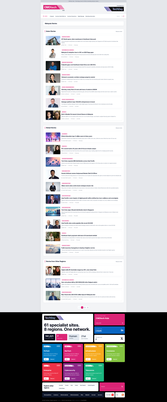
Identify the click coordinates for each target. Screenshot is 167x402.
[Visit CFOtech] (49, 346)
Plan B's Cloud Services (66, 400)
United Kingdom (91, 385)
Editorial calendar (64, 394)
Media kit (52, 359)
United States (62, 388)
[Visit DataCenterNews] (91, 346)
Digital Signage (81, 16)
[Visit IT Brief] (49, 366)
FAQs (82, 394)
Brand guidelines (47, 394)
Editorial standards (74, 394)
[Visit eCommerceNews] (112, 346)
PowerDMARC (84, 400)
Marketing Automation (90, 16)
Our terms (100, 394)
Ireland (76, 385)
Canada (66, 385)
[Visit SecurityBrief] (70, 366)
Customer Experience (71, 16)
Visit (45, 359)
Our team (94, 394)
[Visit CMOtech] (70, 346)
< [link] (79, 307)
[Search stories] (122, 387)
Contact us (56, 394)
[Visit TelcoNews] (91, 366)
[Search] (122, 16)
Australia (61, 385)
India (72, 385)
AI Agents (52, 16)
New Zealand (83, 385)
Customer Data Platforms (60, 16)
